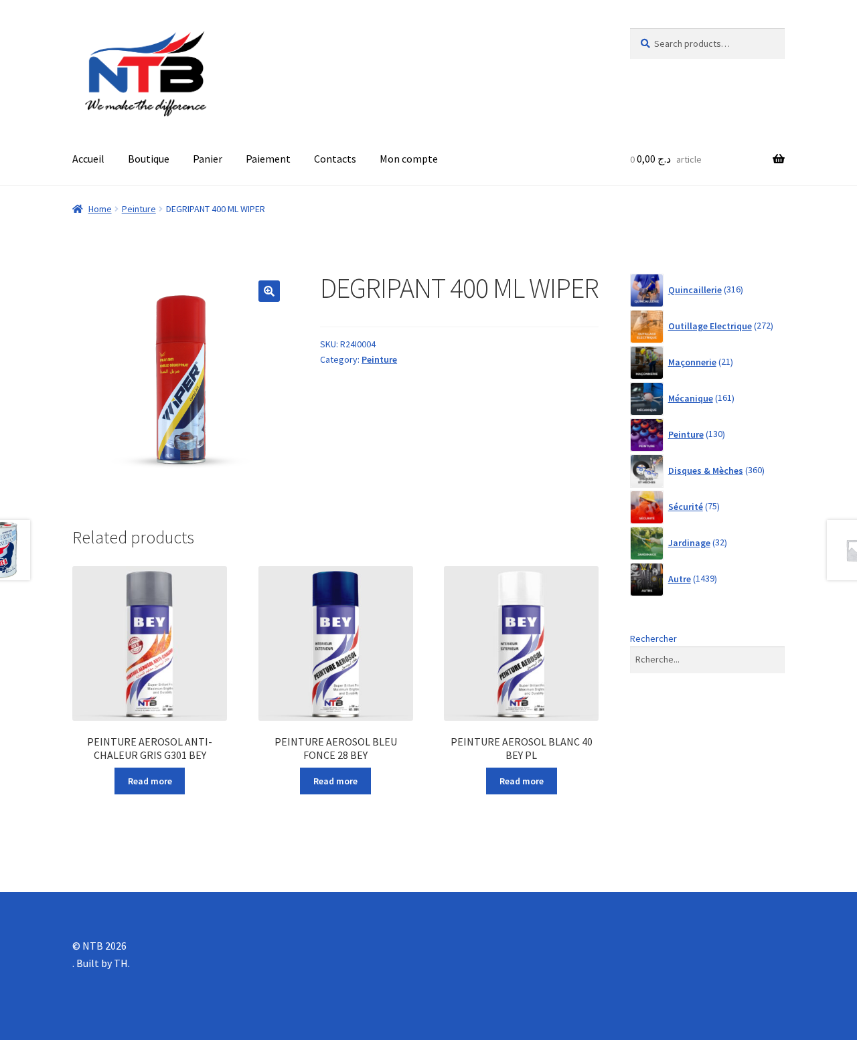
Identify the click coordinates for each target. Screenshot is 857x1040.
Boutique (148, 158)
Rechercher (653, 638)
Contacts (335, 158)
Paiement (268, 158)
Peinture (139, 209)
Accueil (88, 158)
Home (100, 209)
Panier (207, 158)
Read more (150, 781)
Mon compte (409, 158)
